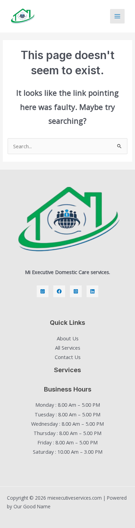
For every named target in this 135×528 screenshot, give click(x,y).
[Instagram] (76, 291)
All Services (67, 347)
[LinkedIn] (92, 291)
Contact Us (68, 356)
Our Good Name (32, 506)
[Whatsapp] (42, 291)
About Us (68, 338)
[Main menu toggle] (117, 16)
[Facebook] (59, 291)
